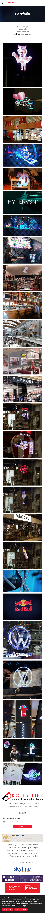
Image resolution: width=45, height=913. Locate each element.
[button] (40, 3)
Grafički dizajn (22, 26)
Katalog (22, 827)
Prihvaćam (7, 909)
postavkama (15, 904)
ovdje (24, 906)
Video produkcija (22, 31)
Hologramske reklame (22, 34)
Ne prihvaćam (21, 909)
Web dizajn (22, 29)
